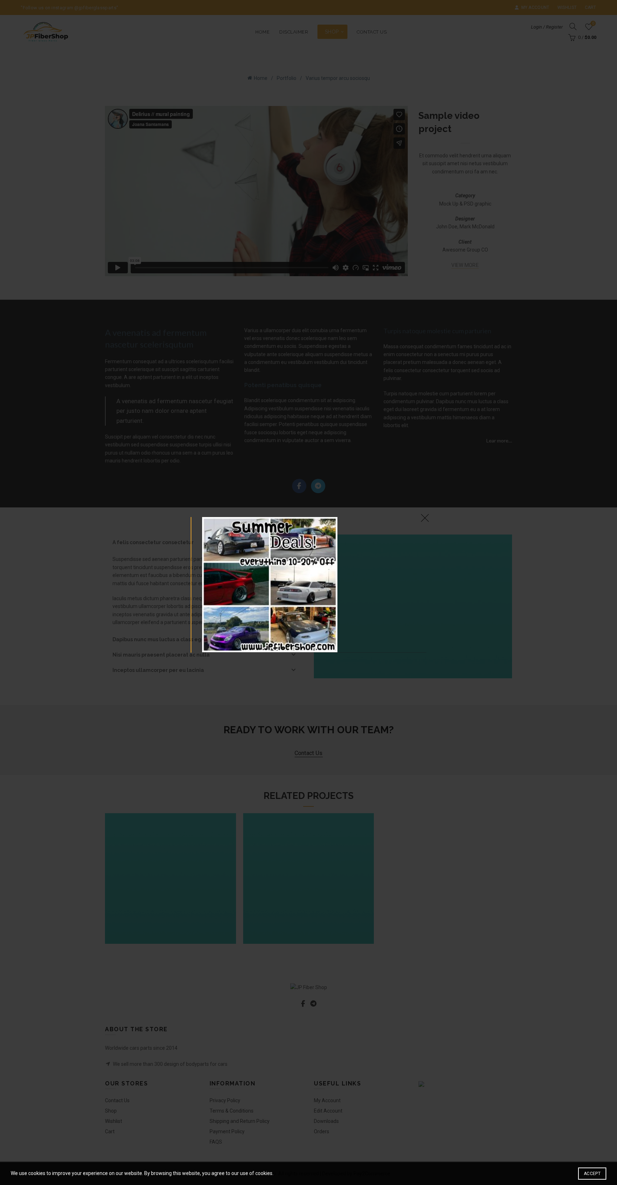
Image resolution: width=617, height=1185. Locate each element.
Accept (592, 1173)
